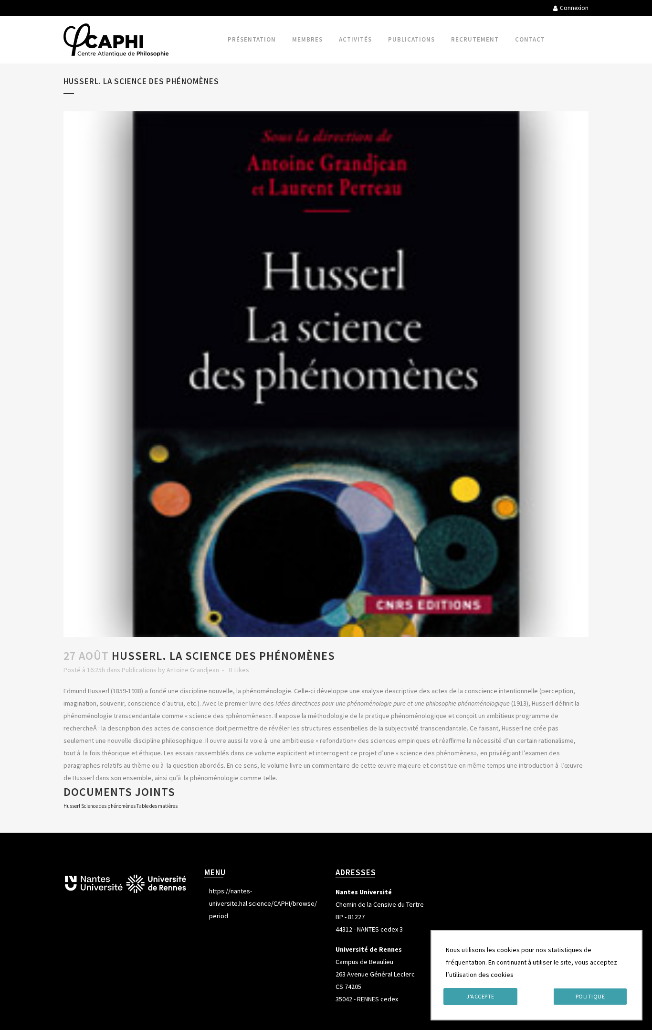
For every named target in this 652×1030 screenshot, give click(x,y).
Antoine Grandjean (193, 669)
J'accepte (480, 996)
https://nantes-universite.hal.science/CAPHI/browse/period (263, 903)
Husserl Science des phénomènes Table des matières (120, 806)
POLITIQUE (590, 996)
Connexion (574, 8)
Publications (139, 669)
